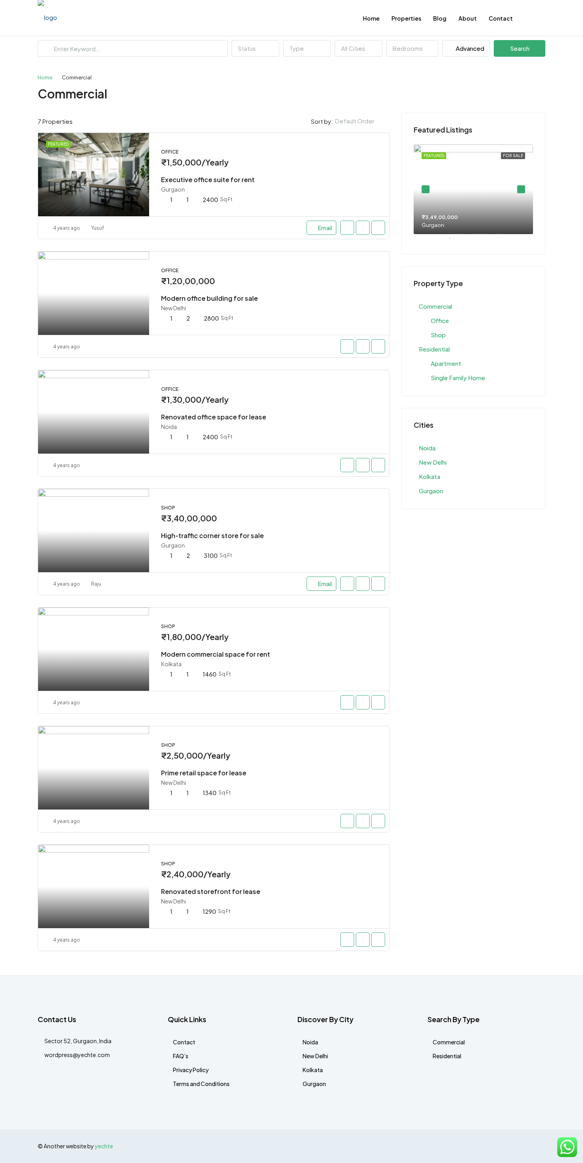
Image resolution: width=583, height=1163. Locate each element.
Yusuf (97, 228)
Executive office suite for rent (208, 179)
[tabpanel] (473, 189)
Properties (406, 18)
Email (325, 227)
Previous (426, 189)
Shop (438, 334)
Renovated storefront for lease (210, 891)
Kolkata (429, 476)
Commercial (435, 306)
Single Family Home (458, 377)
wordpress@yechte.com (77, 1054)
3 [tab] (477, 242)
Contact (501, 18)
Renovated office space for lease (213, 417)
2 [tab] (466, 242)
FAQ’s (180, 1055)
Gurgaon (431, 490)
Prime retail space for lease (203, 773)
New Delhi (433, 462)
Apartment (446, 363)
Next (521, 189)
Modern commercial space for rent (215, 654)
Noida (427, 448)
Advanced (469, 48)
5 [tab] (501, 242)
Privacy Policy (191, 1069)
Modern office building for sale (209, 298)
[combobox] (255, 48)
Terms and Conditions (201, 1083)
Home (371, 18)
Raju (96, 584)
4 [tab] (489, 242)
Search (519, 48)
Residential (434, 349)
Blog (440, 18)
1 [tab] (454, 242)
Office (440, 320)
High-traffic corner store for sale (212, 535)
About (467, 18)
